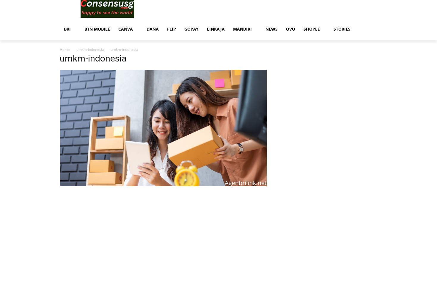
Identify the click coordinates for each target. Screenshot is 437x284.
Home (65, 49)
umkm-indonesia (90, 49)
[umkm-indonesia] (163, 184)
